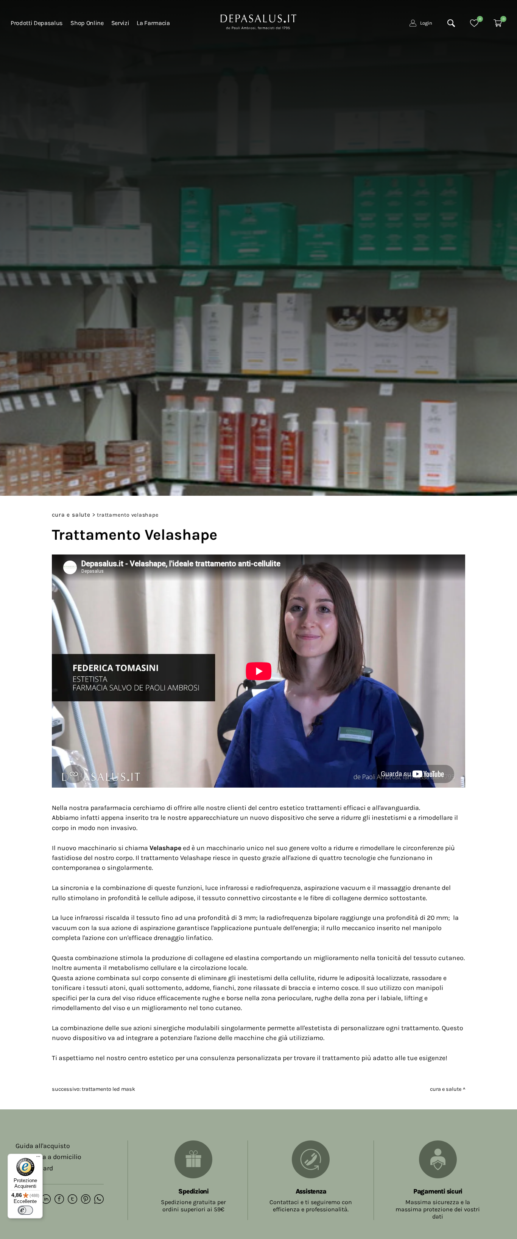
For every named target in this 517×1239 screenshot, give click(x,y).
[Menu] (38, 1158)
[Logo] (258, 21)
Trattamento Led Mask (108, 1089)
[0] (474, 23)
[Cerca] (451, 23)
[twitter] (72, 1199)
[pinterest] (85, 1199)
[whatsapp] (99, 1199)
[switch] (25, 1210)
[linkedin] (46, 1199)
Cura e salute (71, 514)
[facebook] (59, 1199)
